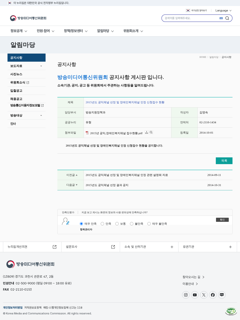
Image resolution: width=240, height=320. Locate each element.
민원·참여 (43, 31)
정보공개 (16, 31)
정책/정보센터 (73, 31)
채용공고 (16, 98)
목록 (224, 160)
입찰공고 (16, 90)
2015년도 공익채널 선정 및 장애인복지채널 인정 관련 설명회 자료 (127, 174)
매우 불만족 (159, 223)
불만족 (139, 223)
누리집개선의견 (17, 247)
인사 (13, 123)
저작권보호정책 (32, 307)
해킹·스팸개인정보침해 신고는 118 (62, 307)
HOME (203, 57)
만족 (108, 223)
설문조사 (71, 247)
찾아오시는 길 (192, 277)
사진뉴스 (16, 74)
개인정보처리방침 (12, 307)
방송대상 (16, 115)
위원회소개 (130, 31)
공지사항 (16, 57)
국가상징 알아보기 (199, 10)
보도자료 (16, 65)
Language (222, 10)
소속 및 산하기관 (135, 247)
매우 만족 (91, 223)
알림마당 (103, 31)
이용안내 (189, 284)
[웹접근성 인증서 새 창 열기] (231, 310)
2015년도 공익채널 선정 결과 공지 (107, 185)
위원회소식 (17, 82)
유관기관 (188, 247)
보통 (123, 223)
